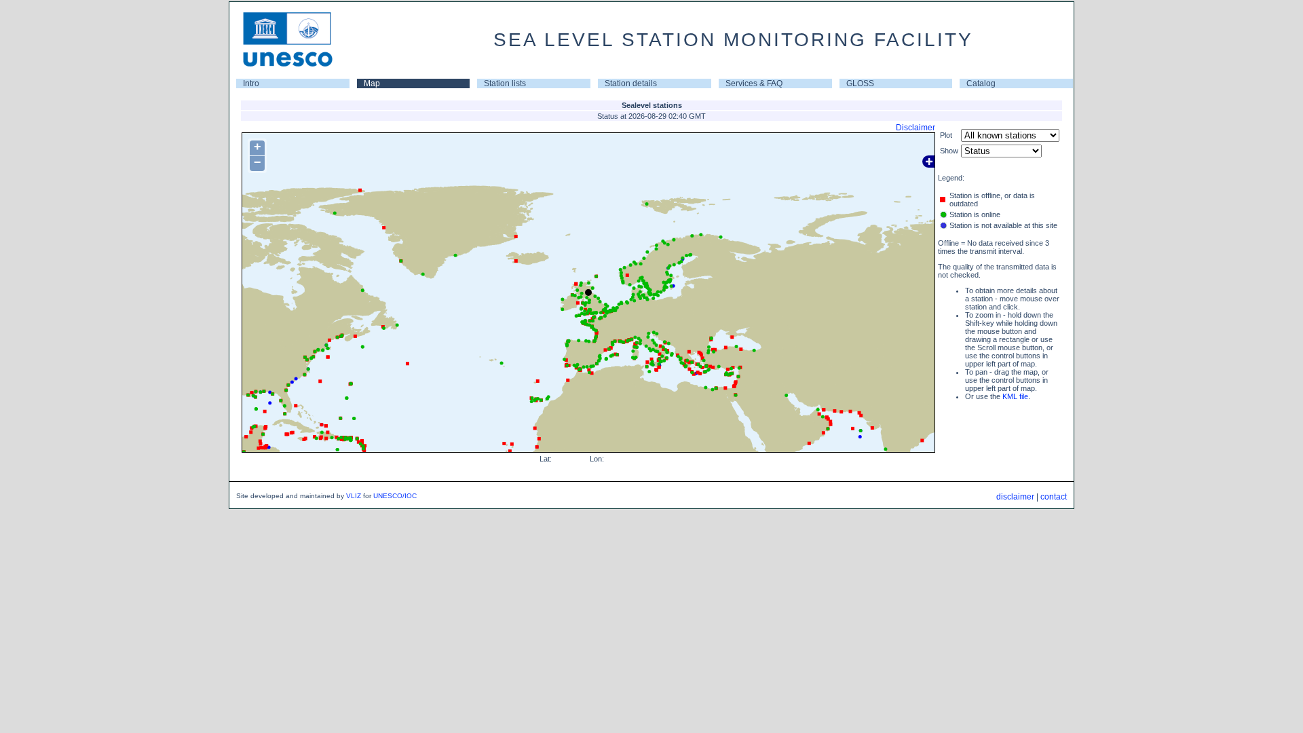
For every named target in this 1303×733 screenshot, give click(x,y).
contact (1053, 497)
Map (372, 83)
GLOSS (860, 83)
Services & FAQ (753, 83)
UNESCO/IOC (395, 496)
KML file (1015, 396)
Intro (251, 83)
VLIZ (353, 496)
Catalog (981, 83)
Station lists (505, 83)
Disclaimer (915, 127)
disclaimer (1015, 497)
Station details (631, 83)
